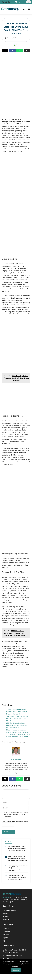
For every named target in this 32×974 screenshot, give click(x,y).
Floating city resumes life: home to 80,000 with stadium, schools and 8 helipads (17, 877)
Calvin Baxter (23, 38)
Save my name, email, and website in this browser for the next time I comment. (17, 814)
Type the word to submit (16, 821)
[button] (23, 9)
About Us (6, 929)
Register (20, 2)
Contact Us (6, 932)
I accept (16, 970)
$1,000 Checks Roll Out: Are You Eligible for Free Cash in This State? (17, 718)
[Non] (30, 966)
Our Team (6, 935)
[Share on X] (5, 50)
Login (28, 2)
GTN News (6, 897)
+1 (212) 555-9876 (10, 958)
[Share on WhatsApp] (19, 50)
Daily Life (6, 916)
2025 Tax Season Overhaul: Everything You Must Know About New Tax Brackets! (17, 725)
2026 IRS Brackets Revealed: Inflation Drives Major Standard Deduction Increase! (16, 712)
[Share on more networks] (27, 50)
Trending (6, 919)
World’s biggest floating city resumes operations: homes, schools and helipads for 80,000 (17, 858)
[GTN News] (10, 9)
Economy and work (9, 910)
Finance (5, 913)
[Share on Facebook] (12, 50)
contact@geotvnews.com (13, 955)
